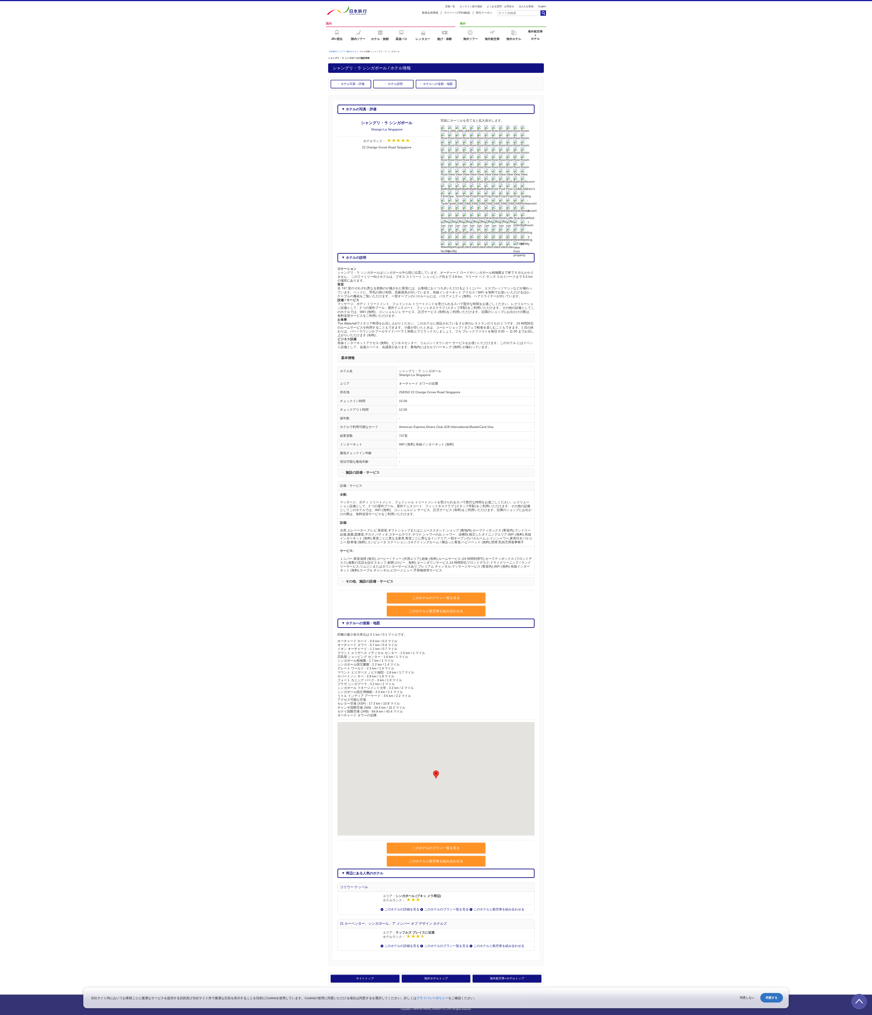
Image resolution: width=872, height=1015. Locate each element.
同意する (772, 997)
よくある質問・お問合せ (500, 6)
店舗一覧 (450, 6)
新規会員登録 (430, 12)
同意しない (747, 997)
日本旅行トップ (336, 51)
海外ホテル (351, 51)
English (542, 6)
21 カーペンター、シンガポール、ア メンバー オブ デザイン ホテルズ (393, 923)
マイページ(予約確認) (457, 12)
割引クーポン (484, 12)
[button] (436, 774)
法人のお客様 (526, 6)
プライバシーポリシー (432, 998)
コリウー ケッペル (354, 887)
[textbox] (519, 12)
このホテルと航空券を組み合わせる (498, 909)
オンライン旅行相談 (471, 6)
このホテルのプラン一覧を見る (446, 909)
